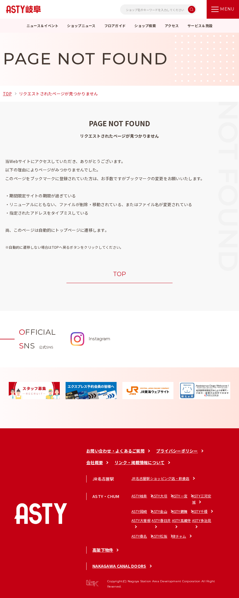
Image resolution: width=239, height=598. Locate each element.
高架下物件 (102, 550)
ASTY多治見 (201, 520)
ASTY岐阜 (139, 495)
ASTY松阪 (159, 536)
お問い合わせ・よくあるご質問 (115, 451)
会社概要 (94, 462)
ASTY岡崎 (139, 511)
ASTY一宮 (180, 495)
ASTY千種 (200, 511)
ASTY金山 (159, 511)
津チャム (179, 536)
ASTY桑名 (139, 536)
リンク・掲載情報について (139, 462)
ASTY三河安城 (201, 499)
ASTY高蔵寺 (181, 520)
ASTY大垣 (159, 495)
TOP (7, 94)
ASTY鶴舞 (180, 511)
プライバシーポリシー (177, 451)
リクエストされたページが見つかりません (58, 94)
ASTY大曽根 (141, 520)
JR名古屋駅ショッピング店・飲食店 (160, 478)
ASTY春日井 (161, 520)
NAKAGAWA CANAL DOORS (119, 566)
